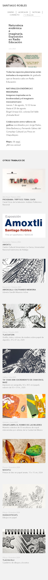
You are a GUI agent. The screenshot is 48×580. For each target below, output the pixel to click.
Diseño (11, 12)
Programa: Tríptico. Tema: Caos (19, 200)
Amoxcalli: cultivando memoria (19, 290)
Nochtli (7, 470)
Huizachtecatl (10, 515)
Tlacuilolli (8, 560)
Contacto (14, 15)
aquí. (18, 142)
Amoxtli (7, 245)
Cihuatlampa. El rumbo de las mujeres (22, 425)
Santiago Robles (15, 5)
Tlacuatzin (8, 335)
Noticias (36, 12)
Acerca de (23, 12)
